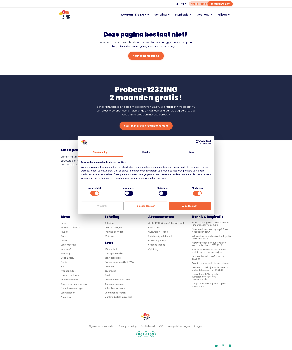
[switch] (129, 193)
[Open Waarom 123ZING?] (148, 14)
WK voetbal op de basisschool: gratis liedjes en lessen (211, 237)
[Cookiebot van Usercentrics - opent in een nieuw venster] (197, 142)
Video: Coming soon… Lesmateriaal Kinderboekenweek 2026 (210, 224)
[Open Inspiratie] (190, 14)
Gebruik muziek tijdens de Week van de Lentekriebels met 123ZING (211, 269)
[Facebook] (153, 334)
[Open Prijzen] (229, 14)
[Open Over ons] (211, 14)
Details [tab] (146, 152)
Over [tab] (191, 152)
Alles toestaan (189, 205)
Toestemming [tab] (100, 152)
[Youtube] (139, 334)
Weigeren (102, 205)
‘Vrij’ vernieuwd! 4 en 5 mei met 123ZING (208, 257)
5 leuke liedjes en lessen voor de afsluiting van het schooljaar (209, 251)
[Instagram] (146, 334)
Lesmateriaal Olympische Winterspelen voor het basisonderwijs (205, 277)
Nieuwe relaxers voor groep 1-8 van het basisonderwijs (210, 230)
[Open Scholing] (168, 14)
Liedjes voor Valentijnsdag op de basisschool (209, 285)
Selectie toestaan (146, 205)
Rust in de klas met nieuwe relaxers (210, 263)
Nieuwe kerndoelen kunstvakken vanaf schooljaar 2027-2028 (209, 244)
